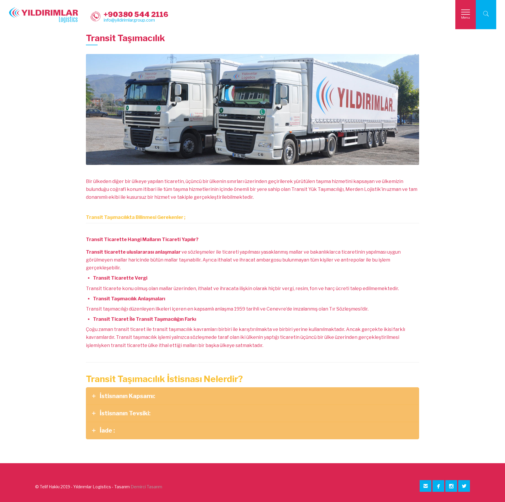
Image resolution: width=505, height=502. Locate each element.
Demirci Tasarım (146, 486)
